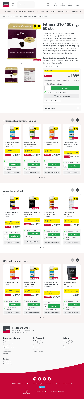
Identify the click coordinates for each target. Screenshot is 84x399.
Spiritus (53, 12)
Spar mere (22, 12)
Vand (42, 12)
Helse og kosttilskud (25, 16)
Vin (47, 12)
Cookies (58, 384)
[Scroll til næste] (78, 11)
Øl (37, 12)
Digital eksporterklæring (9, 347)
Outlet (15, 12)
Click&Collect (36, 345)
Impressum (50, 384)
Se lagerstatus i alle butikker (52, 101)
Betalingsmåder (7, 345)
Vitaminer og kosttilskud (40, 16)
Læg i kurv (65, 88)
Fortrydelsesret (68, 384)
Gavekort (5, 353)
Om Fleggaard (37, 341)
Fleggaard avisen (7, 341)
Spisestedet (66, 345)
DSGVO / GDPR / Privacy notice (20, 384)
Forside (5, 16)
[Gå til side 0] (21, 64)
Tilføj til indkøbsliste (63, 96)
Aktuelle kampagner (8, 343)
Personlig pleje (14, 16)
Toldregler (6, 349)
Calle (64, 347)
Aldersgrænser (7, 351)
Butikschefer (36, 347)
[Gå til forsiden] (6, 4)
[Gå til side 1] (23, 64)
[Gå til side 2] (43, 176)
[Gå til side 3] (44, 176)
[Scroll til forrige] (72, 120)
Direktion (35, 349)
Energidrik (61, 12)
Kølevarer (8, 12)
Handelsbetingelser (38, 384)
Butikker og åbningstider (69, 341)
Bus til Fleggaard (67, 343)
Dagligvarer (74, 12)
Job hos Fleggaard (38, 343)
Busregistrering (7, 364)
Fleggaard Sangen (38, 351)
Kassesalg (31, 12)
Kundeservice (7, 362)
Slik (67, 12)
